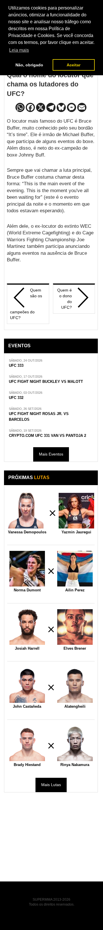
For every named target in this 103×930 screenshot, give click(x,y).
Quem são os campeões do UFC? (26, 304)
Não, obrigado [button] (29, 65)
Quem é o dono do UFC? (64, 299)
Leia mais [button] (19, 50)
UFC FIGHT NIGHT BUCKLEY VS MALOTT (46, 382)
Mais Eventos (51, 454)
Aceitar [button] (73, 65)
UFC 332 (16, 398)
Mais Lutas (51, 784)
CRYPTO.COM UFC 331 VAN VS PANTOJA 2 (47, 436)
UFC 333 (16, 366)
